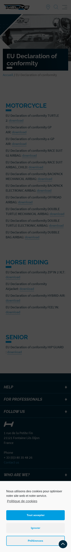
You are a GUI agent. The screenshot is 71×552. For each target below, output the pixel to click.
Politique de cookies (22, 501)
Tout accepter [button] (35, 515)
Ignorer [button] (35, 527)
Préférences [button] (35, 540)
